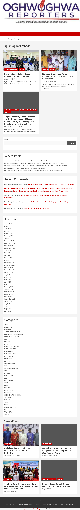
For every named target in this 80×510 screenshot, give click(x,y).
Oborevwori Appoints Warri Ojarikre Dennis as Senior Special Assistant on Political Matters (33, 170)
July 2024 (7, 275)
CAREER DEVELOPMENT (12, 109)
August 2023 (8, 301)
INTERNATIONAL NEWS (11, 368)
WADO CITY (8, 412)
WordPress (69, 504)
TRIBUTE (7, 402)
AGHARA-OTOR (9, 327)
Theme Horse (46, 504)
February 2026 (8, 236)
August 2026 (8, 224)
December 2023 (9, 292)
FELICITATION (8, 356)
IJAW (6, 366)
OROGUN (21, 69)
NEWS (6, 378)
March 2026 (8, 233)
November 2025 (9, 243)
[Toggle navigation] (5, 34)
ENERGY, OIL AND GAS (11, 346)
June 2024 (7, 277)
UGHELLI (51, 69)
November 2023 (9, 294)
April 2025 (7, 255)
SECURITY (7, 397)
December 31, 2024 (10, 126)
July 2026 (7, 226)
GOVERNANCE (9, 359)
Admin (17, 79)
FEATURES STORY (10, 354)
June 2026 (7, 229)
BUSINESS (7, 329)
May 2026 (7, 231)
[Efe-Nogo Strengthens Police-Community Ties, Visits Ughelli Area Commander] (59, 61)
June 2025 (7, 250)
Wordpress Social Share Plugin (31, 509)
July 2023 (7, 304)
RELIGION (7, 393)
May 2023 (7, 309)
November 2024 (9, 265)
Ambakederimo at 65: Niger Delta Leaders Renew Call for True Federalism (27, 161)
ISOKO (6, 371)
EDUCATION (8, 344)
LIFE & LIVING (8, 376)
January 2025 (8, 260)
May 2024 (7, 280)
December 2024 (9, 263)
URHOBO (7, 409)
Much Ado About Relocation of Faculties (37, 208)
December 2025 (9, 241)
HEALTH (7, 361)
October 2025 (8, 246)
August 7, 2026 (9, 491)
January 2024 (8, 289)
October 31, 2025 (47, 81)
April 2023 (7, 311)
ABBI (6, 325)
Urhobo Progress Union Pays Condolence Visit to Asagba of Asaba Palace (51, 184)
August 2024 (8, 272)
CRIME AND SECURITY (11, 69)
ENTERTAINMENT (10, 349)
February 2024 (8, 287)
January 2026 (8, 238)
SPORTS (7, 400)
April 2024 (7, 282)
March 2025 (8, 258)
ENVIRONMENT (9, 351)
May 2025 (7, 253)
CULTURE (7, 342)
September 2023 (9, 299)
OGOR (6, 383)
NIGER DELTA (8, 380)
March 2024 (8, 284)
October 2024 (8, 267)
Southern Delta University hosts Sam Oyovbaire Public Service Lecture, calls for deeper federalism (35, 166)
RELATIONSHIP (9, 390)
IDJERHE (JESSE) (9, 363)
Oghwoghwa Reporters (25, 504)
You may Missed (11, 421)
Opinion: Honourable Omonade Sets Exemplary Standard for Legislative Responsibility (40, 191)
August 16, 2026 (9, 455)
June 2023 (7, 306)
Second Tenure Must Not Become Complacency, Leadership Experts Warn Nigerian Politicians (34, 163)
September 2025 (9, 248)
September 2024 (9, 270)
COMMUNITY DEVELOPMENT (28, 109)
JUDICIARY (7, 373)
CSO (5, 339)
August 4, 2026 (9, 79)
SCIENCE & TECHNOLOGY (12, 395)
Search (6, 139)
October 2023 (8, 296)
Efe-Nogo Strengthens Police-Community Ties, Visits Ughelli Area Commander (57, 76)
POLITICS (7, 388)
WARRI (6, 414)
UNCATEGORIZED (10, 407)
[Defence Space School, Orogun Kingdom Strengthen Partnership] (21, 61)
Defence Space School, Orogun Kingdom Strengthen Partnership (18, 75)
